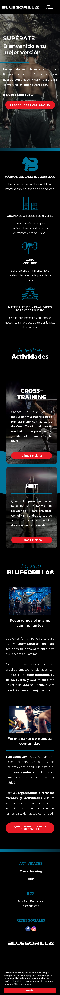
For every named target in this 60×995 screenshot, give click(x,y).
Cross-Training (31, 871)
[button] (30, 105)
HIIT (31, 879)
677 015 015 (31, 906)
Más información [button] (22, 984)
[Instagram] (33, 928)
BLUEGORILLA (20, 7)
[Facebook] (28, 928)
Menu (49, 8)
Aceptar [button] (30, 990)
